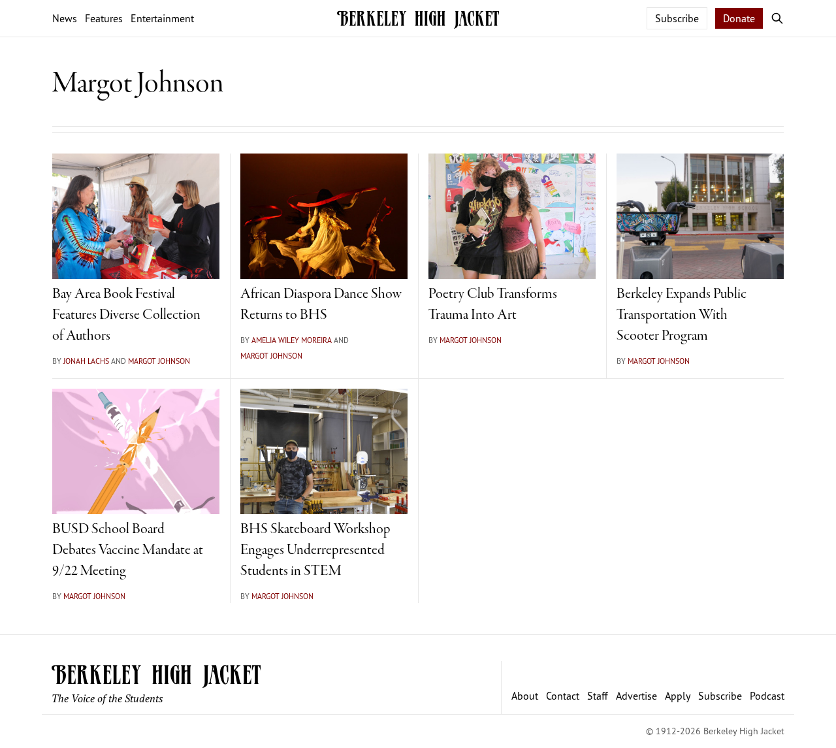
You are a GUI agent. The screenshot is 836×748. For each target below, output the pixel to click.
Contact (562, 695)
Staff (597, 695)
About (524, 695)
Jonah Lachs (86, 361)
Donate (739, 18)
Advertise (636, 695)
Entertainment (162, 18)
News (64, 18)
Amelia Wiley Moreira (291, 340)
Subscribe (677, 18)
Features (104, 18)
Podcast (767, 695)
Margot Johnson (159, 361)
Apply (677, 695)
